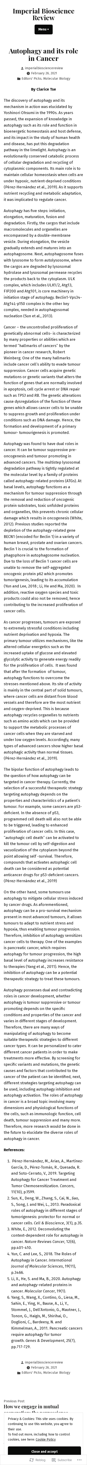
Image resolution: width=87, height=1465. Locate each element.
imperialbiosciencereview (44, 68)
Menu (45, 29)
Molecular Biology (56, 79)
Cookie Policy (46, 1440)
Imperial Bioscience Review (43, 14)
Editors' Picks (32, 79)
